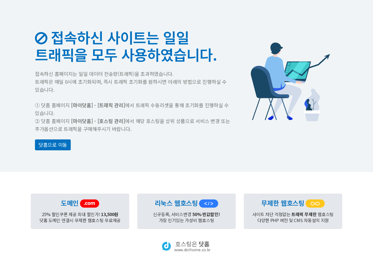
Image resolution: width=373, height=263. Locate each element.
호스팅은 (192, 246)
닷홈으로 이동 (53, 144)
